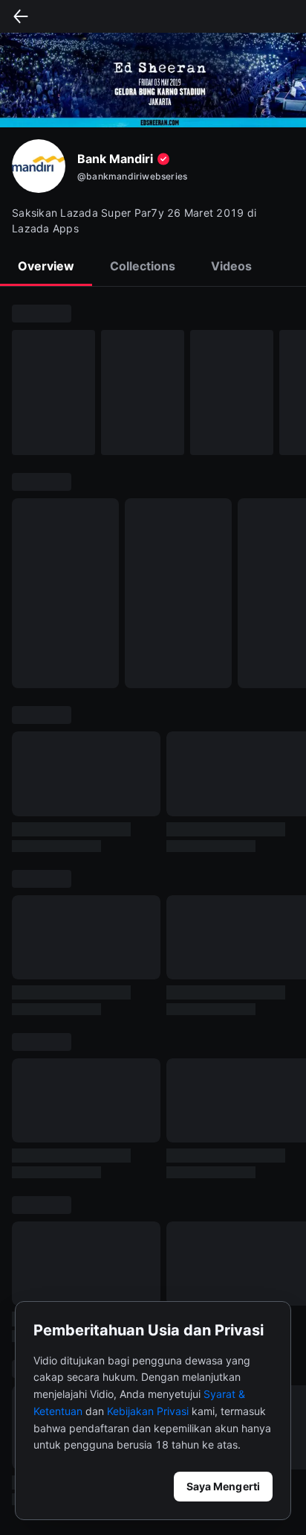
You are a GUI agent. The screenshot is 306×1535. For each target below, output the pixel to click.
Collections (142, 265)
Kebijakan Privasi (148, 1411)
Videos (231, 265)
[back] (21, 16)
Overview (46, 265)
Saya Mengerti (223, 1486)
